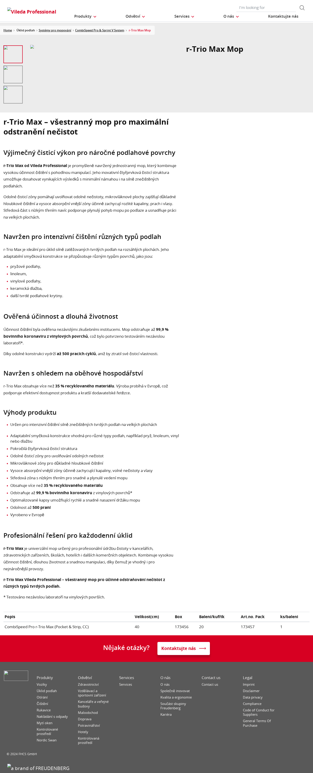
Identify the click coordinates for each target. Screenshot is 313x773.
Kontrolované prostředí (47, 731)
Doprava (84, 719)
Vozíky (42, 684)
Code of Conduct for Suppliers (259, 712)
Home (7, 30)
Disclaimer (251, 691)
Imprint (249, 684)
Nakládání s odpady (52, 716)
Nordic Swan (47, 740)
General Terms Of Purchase (257, 723)
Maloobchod (88, 712)
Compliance (252, 704)
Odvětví (85, 677)
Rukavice (44, 710)
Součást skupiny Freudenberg (173, 706)
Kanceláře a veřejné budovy (93, 703)
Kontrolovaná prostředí (88, 740)
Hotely (83, 732)
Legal (247, 677)
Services (126, 677)
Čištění (42, 704)
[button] (85, 16)
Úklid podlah (47, 691)
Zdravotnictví (88, 684)
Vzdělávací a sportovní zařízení (92, 693)
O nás (165, 677)
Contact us (211, 677)
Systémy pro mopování (55, 30)
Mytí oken (44, 723)
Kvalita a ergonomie (176, 697)
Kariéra (166, 714)
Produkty (45, 677)
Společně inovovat (175, 691)
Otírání (42, 697)
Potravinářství (89, 725)
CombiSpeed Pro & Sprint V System (99, 30)
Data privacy (253, 697)
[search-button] (302, 8)
